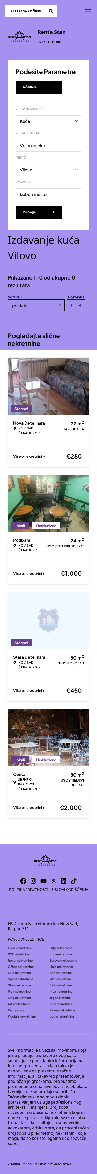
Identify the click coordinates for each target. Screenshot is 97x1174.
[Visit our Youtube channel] (43, 881)
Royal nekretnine (20, 960)
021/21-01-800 (50, 41)
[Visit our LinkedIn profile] (64, 881)
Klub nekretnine (19, 973)
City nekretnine (61, 948)
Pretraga (29, 212)
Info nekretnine (61, 954)
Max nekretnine (61, 991)
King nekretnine (19, 998)
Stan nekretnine (19, 985)
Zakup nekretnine (62, 1010)
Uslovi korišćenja (70, 889)
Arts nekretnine (19, 1004)
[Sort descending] (80, 305)
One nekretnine (61, 1004)
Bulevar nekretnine (63, 960)
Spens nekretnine (20, 979)
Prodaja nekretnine (22, 1016)
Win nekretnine (61, 979)
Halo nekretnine (61, 967)
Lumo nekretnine (62, 1016)
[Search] (51, 11)
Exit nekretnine (61, 985)
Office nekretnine (21, 967)
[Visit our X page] (53, 881)
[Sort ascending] (72, 305)
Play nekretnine (19, 991)
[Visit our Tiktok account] (74, 881)
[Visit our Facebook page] (23, 881)
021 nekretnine (18, 954)
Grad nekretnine (20, 948)
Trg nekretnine (60, 998)
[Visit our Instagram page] (33, 881)
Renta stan (16, 1010)
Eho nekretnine (61, 973)
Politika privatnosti (28, 889)
